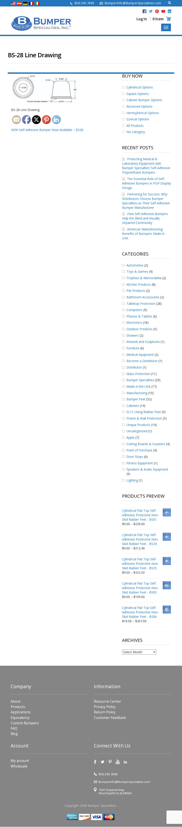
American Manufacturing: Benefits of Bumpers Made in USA (143, 233)
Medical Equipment (140, 354)
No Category (136, 132)
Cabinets (133, 405)
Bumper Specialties (140, 380)
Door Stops (135, 456)
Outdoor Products (139, 329)
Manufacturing (137, 393)
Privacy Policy (105, 707)
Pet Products (136, 291)
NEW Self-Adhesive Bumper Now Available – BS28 (47, 130)
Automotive (135, 265)
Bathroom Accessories (143, 297)
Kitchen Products (139, 284)
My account (20, 761)
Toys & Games (137, 271)
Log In (141, 18)
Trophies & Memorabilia (144, 278)
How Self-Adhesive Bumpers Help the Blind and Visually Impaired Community (145, 218)
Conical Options (138, 119)
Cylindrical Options (140, 87)
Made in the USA (138, 386)
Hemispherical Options (143, 113)
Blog (14, 733)
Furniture (133, 348)
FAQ (14, 728)
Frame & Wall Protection (144, 418)
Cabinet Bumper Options (144, 100)
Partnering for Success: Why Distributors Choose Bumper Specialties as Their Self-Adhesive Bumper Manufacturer (146, 201)
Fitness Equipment (140, 463)
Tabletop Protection (141, 303)
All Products (135, 125)
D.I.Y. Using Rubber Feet (144, 412)
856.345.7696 (84, 3)
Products (18, 707)
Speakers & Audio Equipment (147, 469)
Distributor (134, 367)
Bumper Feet (136, 399)
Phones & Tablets (139, 316)
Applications (21, 712)
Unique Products (138, 425)
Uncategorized (137, 431)
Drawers (133, 335)
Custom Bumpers (25, 723)
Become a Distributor (142, 361)
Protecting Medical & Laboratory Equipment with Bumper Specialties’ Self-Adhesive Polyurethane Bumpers (146, 165)
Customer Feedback (110, 717)
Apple (131, 437)
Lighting (132, 480)
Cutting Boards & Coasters (146, 444)
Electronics (134, 322)
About (15, 701)
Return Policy (104, 712)
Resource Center (107, 701)
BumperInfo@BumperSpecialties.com (133, 3)
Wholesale (19, 766)
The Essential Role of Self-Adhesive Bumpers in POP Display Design (146, 183)
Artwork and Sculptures (143, 342)
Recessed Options (139, 106)
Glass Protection (138, 374)
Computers (134, 310)
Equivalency (20, 717)
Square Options (138, 94)
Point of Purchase (139, 450)
